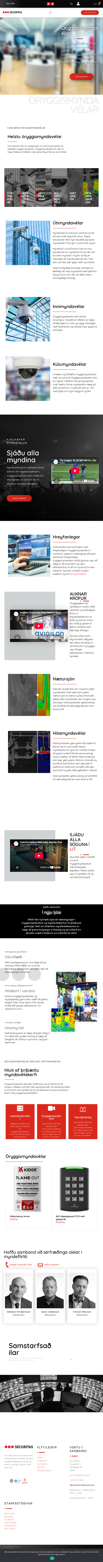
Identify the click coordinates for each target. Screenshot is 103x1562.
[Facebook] (48, 4)
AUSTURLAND (10, 1522)
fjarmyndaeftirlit (77, 574)
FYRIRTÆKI (42, 1461)
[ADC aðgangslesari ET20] (74, 1189)
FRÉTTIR (40, 1467)
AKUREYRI (9, 1519)
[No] (100, 1555)
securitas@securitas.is (80, 1475)
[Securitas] (12, 12)
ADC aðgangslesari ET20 (68, 1216)
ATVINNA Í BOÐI (44, 1470)
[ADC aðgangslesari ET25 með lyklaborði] (29, 1189)
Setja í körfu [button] (28, 1208)
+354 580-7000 (77, 1480)
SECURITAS (42, 1464)
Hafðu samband (51, 1264)
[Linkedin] (52, 4)
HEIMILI (40, 1457)
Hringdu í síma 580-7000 (20, 1264)
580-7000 (10, 3)
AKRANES (8, 1516)
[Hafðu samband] (40, 1265)
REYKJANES (9, 1528)
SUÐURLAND (10, 1525)
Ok (52, 1558)
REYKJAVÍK (9, 1513)
